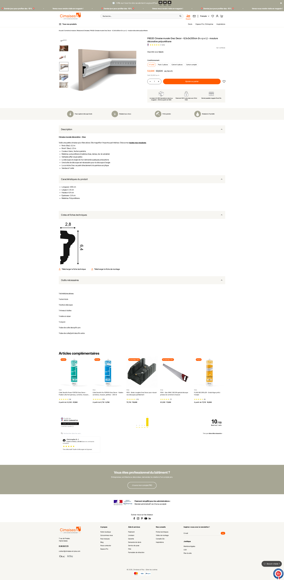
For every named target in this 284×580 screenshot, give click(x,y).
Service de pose (133, 545)
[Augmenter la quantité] (158, 81)
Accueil (61, 30)
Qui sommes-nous (106, 535)
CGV (185, 550)
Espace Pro (104, 549)
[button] (63, 40)
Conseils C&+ (160, 539)
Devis (190, 24)
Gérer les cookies (151, 569)
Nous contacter (105, 545)
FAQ (129, 549)
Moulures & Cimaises (83, 30)
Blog (101, 542)
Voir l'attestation (70, 423)
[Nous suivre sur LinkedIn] (149, 518)
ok (223, 533)
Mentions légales (189, 546)
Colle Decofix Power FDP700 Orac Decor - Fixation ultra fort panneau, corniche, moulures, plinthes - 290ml (74, 395)
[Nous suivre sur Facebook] (134, 518)
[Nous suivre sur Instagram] (138, 518)
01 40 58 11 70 (63, 546)
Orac (60, 390)
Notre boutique (105, 532)
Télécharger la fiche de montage (107, 269)
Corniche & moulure (70, 30)
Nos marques (105, 539)
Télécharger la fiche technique (74, 269)
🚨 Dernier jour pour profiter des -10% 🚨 (99, 8)
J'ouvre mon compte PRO (142, 485)
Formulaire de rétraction (136, 552)
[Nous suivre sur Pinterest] (141, 518)
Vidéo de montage (162, 535)
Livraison (131, 535)
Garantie (131, 539)
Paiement (131, 532)
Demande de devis (134, 542)
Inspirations (221, 24)
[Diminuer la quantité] (150, 81)
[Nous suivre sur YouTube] (145, 518)
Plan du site (187, 553)
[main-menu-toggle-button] (69, 24)
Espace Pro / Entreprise (204, 24)
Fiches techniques (162, 532)
